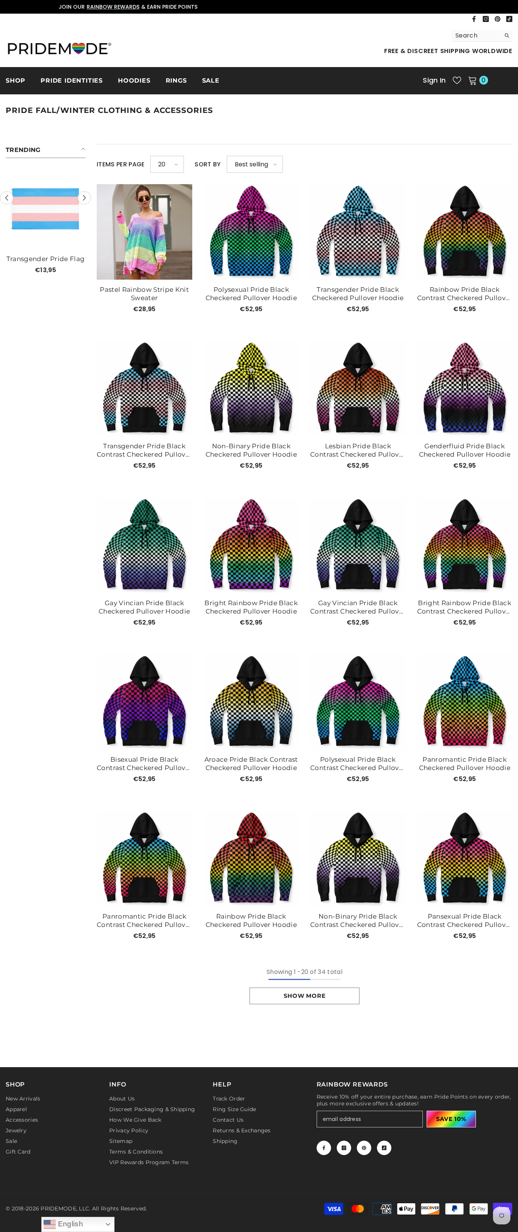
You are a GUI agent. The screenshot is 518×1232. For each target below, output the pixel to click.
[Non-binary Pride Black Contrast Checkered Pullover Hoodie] (358, 858)
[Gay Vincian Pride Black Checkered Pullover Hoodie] (144, 545)
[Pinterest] (497, 19)
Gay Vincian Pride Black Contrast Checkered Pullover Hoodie (357, 607)
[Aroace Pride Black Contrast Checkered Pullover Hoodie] (251, 702)
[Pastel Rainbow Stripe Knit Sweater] (144, 232)
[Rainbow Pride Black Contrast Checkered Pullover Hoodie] (465, 232)
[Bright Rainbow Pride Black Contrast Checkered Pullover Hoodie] (465, 545)
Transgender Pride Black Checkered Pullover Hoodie (358, 294)
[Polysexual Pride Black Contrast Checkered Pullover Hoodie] (358, 702)
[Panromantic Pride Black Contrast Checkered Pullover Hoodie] (144, 858)
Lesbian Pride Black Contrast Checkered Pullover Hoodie (357, 450)
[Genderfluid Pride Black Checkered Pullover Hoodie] (465, 389)
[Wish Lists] (457, 80)
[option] (259, 7)
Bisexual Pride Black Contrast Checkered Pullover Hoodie (144, 764)
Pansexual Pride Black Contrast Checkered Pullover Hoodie (464, 921)
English (69, 1224)
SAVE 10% (451, 1118)
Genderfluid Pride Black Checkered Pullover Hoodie (465, 450)
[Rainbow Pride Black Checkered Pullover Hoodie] (251, 858)
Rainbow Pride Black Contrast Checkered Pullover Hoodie (464, 294)
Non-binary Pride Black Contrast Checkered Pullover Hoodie (357, 921)
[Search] (482, 36)
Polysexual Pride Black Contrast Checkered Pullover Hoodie (357, 764)
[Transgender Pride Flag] (45, 209)
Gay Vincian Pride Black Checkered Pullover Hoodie (144, 607)
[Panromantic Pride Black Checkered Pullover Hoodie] (465, 702)
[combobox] (476, 35)
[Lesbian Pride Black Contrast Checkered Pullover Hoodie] (358, 389)
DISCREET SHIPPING (237, 7)
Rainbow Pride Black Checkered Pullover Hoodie (251, 920)
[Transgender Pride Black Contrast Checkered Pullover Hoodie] (144, 389)
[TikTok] (509, 19)
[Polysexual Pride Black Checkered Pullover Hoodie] (251, 232)
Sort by (208, 164)
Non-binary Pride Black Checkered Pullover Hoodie (251, 450)
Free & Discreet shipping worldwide (448, 51)
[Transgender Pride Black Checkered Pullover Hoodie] (358, 232)
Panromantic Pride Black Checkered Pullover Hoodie (465, 764)
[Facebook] (474, 19)
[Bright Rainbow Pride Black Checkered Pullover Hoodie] (251, 545)
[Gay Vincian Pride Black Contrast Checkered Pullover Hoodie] (358, 545)
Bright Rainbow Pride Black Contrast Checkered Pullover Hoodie (464, 607)
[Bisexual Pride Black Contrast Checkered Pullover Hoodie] (144, 702)
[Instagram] (486, 19)
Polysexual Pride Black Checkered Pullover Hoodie (251, 294)
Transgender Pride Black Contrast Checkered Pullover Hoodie (144, 450)
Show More (305, 995)
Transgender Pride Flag (45, 259)
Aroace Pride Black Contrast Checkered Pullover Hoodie (251, 764)
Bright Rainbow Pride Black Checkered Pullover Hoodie (251, 607)
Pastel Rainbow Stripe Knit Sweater (144, 294)
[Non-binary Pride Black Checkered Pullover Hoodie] (251, 389)
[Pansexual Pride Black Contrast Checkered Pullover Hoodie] (465, 858)
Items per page (120, 164)
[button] (6, 198)
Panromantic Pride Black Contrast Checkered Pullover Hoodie (144, 921)
